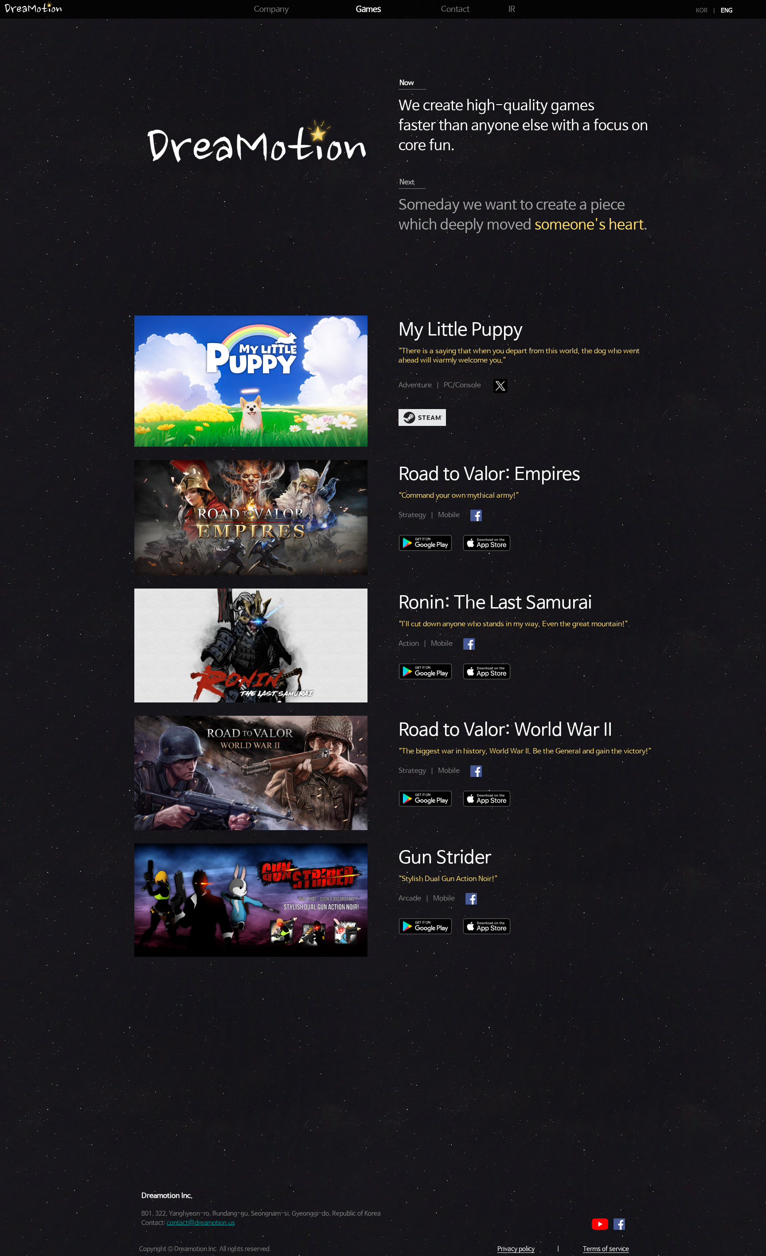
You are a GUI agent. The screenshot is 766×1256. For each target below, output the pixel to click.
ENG (726, 11)
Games (368, 9)
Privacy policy (516, 1248)
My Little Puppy (461, 330)
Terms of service (606, 1248)
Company (271, 9)
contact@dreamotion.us (201, 1222)
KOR (701, 11)
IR (511, 9)
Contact (455, 9)
